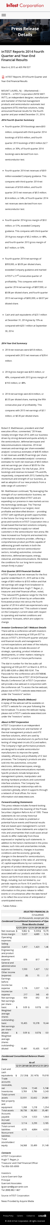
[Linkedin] (43, 1216)
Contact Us (31, 1216)
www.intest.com (38, 690)
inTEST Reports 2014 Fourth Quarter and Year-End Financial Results (24, 79)
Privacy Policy (8, 1216)
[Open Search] (4, 15)
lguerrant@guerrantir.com (14, 1186)
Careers (20, 1216)
